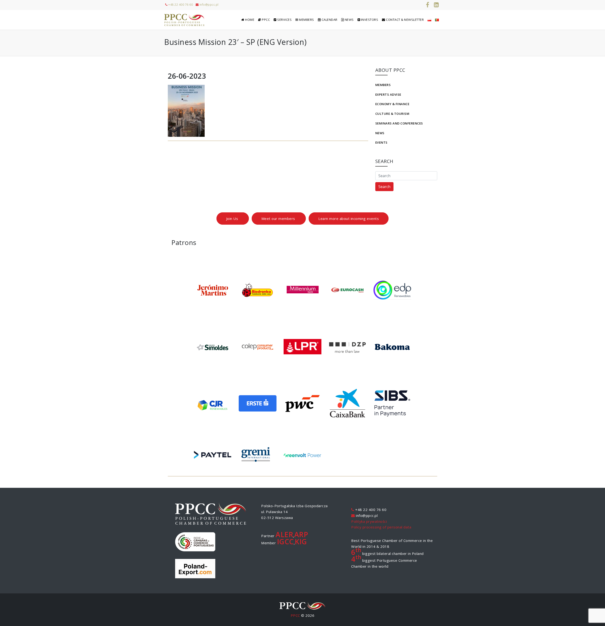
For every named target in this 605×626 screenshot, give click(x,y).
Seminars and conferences (399, 123)
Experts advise (388, 94)
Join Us (232, 218)
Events (381, 142)
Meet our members (278, 218)
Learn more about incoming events (348, 218)
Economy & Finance (392, 104)
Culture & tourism (392, 113)
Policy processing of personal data (381, 527)
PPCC (295, 615)
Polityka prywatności (369, 521)
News (380, 133)
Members (383, 85)
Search (384, 186)
